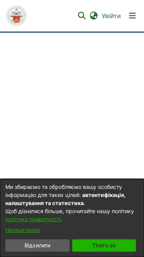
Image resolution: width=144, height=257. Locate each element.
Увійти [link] (112, 16)
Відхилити (37, 245)
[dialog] (72, 218)
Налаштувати (22, 230)
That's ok (104, 245)
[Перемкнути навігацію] (132, 15)
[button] (16, 15)
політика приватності (32, 219)
